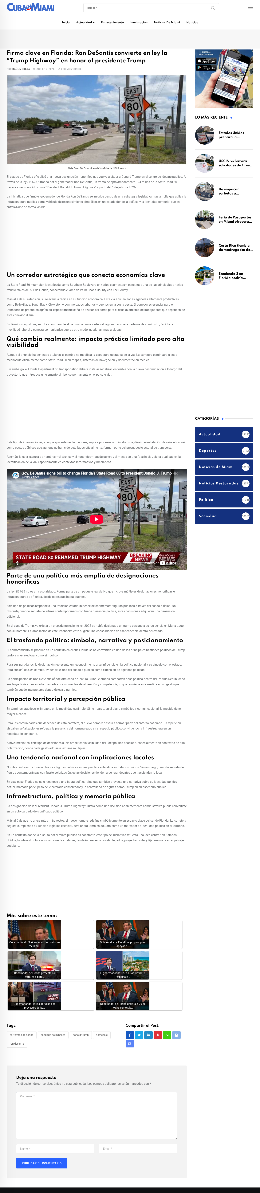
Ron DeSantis (17, 1044)
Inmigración (139, 22)
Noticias (192, 22)
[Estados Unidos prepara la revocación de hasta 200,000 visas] (204, 137)
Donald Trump (81, 1035)
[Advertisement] (97, 241)
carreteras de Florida (21, 1035)
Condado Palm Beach (53, 1035)
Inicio (66, 22)
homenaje (102, 1035)
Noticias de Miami (167, 22)
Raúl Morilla (21, 69)
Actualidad (84, 22)
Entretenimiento (112, 22)
